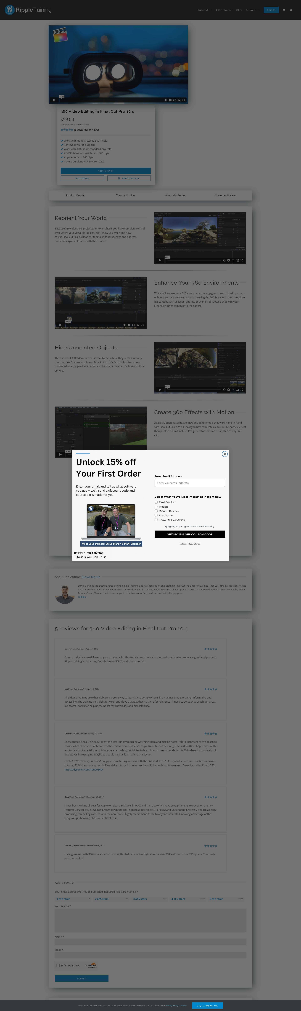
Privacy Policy (172, 1005)
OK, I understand (208, 1005)
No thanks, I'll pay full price (190, 544)
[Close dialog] (225, 454)
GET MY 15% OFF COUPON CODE (190, 534)
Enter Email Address (168, 476)
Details (183, 1005)
